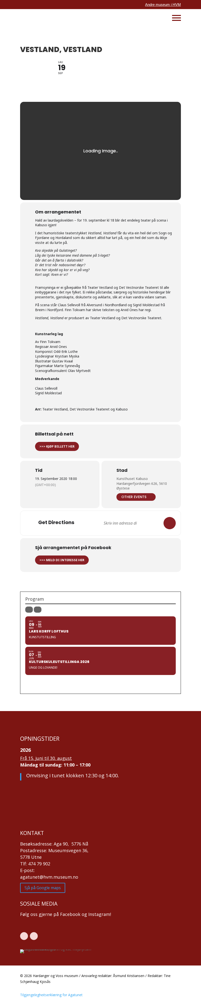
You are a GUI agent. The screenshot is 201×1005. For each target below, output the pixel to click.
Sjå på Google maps (43, 887)
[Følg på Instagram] (34, 936)
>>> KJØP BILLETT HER (57, 446)
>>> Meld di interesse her (61, 560)
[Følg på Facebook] (24, 936)
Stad (121, 470)
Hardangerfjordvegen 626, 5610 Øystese (141, 486)
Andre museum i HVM (163, 4)
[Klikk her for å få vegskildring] (169, 523)
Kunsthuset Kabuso (132, 478)
